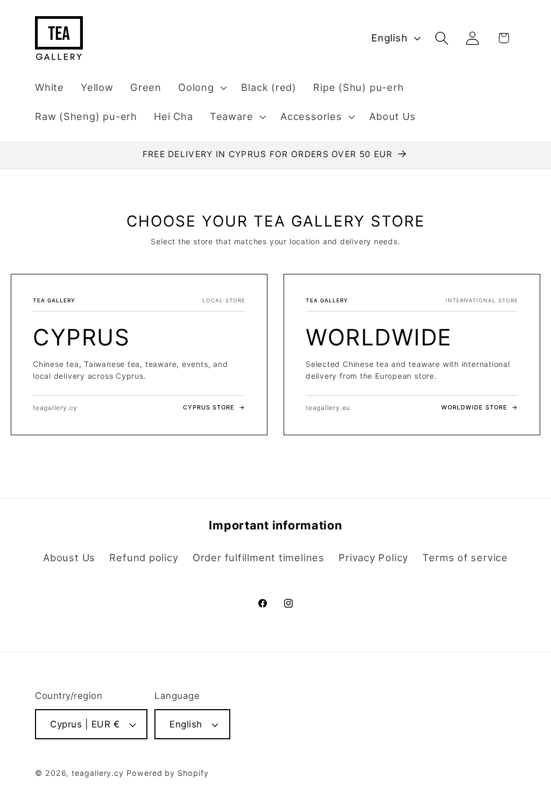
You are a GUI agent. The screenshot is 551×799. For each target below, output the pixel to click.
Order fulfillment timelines (258, 557)
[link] (139, 354)
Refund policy (143, 557)
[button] (200, 87)
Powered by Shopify (167, 772)
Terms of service (464, 557)
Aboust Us (69, 557)
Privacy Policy (373, 557)
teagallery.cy (98, 772)
